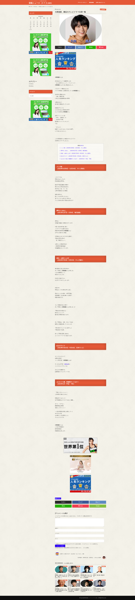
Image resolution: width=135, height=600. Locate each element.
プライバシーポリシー (82, 2)
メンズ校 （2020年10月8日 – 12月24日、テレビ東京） (73, 147)
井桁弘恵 (66, 364)
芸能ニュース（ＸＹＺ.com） (41, 3)
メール (57, 533)
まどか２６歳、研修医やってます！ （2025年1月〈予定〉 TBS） (76, 158)
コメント (57, 517)
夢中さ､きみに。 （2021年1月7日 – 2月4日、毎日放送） (74, 150)
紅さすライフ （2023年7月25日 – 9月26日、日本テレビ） (74, 156)
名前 (56, 528)
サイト (56, 538)
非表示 (81, 145)
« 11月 (30, 29)
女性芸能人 (31, 83)
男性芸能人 (58, 498)
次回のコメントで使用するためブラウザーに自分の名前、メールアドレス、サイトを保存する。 (77, 544)
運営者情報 (91, 2)
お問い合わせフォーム (100, 2)
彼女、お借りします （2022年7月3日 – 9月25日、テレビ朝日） (75, 153)
